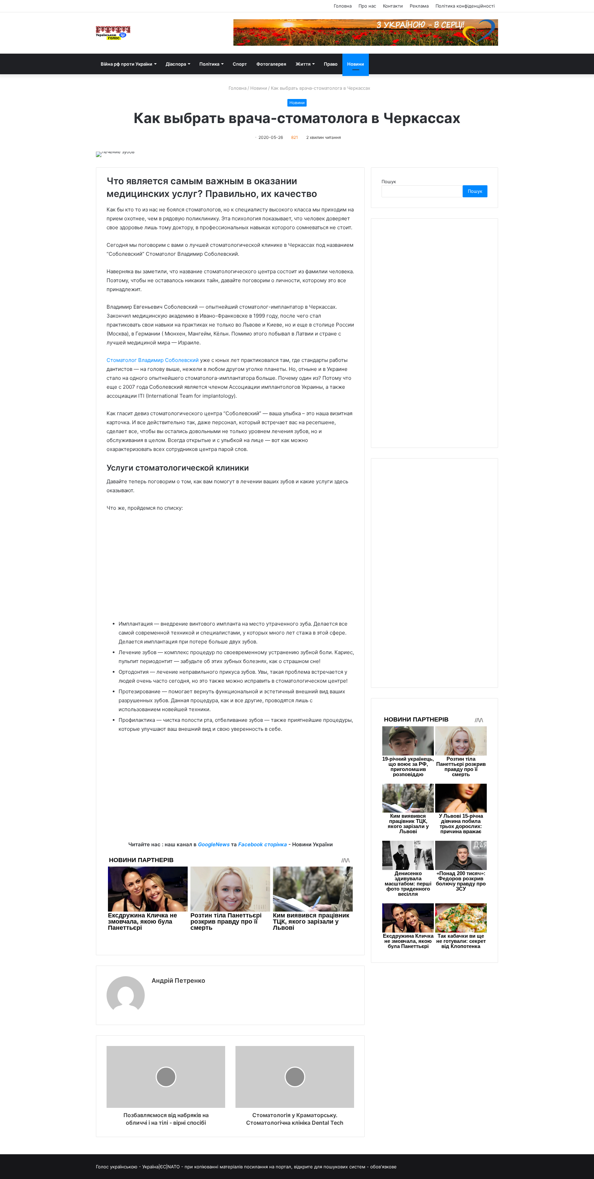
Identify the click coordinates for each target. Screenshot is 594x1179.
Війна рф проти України (126, 64)
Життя (303, 64)
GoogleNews (214, 844)
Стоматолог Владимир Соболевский (153, 360)
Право (331, 64)
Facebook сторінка (262, 844)
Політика (209, 64)
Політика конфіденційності (465, 6)
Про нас (367, 6)
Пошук (389, 181)
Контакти (393, 6)
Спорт (240, 64)
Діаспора (176, 64)
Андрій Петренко (178, 980)
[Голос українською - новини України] (113, 33)
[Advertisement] (230, 569)
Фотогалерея (271, 64)
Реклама (419, 6)
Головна (343, 6)
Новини (355, 64)
